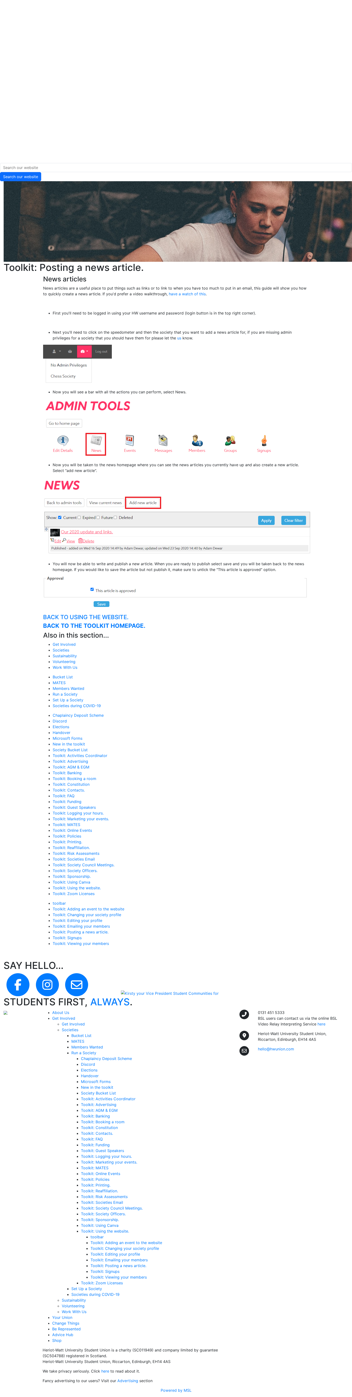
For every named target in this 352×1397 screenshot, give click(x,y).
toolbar (59, 903)
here (105, 1371)
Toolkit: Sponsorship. (72, 876)
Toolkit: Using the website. (77, 887)
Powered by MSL (176, 1390)
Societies (61, 650)
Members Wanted (68, 688)
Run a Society (65, 694)
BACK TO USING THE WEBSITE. (86, 617)
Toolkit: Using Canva (71, 882)
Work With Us (65, 667)
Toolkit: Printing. (67, 841)
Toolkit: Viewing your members (81, 943)
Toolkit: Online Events (72, 830)
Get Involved (64, 644)
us (179, 338)
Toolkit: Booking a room (74, 778)
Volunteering (64, 661)
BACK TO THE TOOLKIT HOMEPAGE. (94, 625)
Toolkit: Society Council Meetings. (83, 864)
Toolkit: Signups (67, 937)
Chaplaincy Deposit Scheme (78, 715)
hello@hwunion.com (276, 1049)
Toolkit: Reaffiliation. (71, 847)
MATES (59, 682)
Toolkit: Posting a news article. (80, 932)
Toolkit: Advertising (70, 761)
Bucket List (63, 677)
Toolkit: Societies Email (74, 859)
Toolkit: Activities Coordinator (80, 755)
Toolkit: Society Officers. (75, 870)
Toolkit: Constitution (71, 784)
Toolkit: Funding (67, 801)
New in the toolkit (69, 744)
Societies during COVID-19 (77, 705)
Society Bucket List (70, 749)
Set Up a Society (68, 700)
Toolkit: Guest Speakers (74, 807)
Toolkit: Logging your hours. (78, 813)
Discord (60, 721)
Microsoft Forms (67, 738)
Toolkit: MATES (66, 824)
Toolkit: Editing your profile (77, 920)
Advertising (127, 1380)
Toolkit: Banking (67, 772)
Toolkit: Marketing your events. (81, 818)
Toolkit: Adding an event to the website (88, 909)
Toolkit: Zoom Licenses (74, 893)
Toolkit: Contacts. (69, 790)
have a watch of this (187, 293)
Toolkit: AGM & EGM (71, 767)
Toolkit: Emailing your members (81, 926)
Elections (61, 726)
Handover (61, 732)
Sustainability (65, 655)
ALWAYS (110, 1002)
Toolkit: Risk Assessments (76, 853)
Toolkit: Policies (67, 836)
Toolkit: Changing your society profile (87, 914)
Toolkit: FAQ (63, 795)
